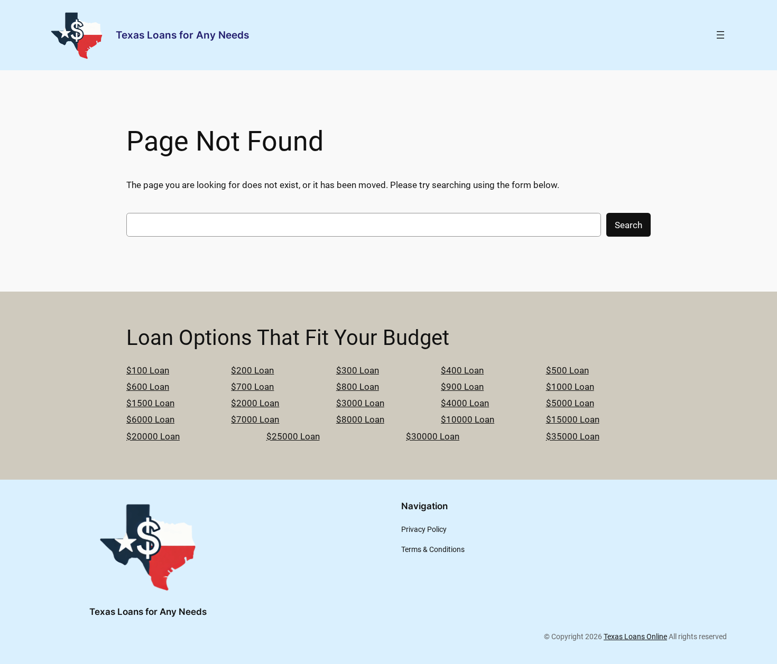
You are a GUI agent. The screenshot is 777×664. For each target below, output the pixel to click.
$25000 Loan (293, 436)
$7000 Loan (255, 419)
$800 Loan (357, 386)
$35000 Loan (572, 436)
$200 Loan (252, 370)
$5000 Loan (570, 403)
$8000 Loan (360, 419)
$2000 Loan (255, 403)
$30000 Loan (432, 436)
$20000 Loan (153, 436)
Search (628, 225)
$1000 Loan (570, 386)
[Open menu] (720, 35)
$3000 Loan (360, 403)
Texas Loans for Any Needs (182, 35)
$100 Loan (147, 370)
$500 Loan (567, 370)
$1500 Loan (150, 403)
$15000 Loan (572, 419)
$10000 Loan (467, 419)
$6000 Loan (150, 419)
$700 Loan (252, 386)
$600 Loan (147, 386)
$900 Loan (462, 386)
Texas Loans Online (635, 636)
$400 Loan (462, 370)
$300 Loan (357, 370)
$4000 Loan (465, 403)
